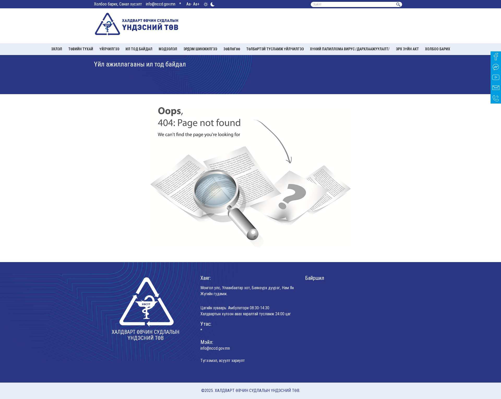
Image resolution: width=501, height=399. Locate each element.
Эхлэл (56, 49)
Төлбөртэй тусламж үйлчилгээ (275, 49)
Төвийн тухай (80, 49)
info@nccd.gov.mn (160, 4)
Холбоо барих (437, 49)
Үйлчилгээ (109, 49)
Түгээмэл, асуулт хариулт (222, 360)
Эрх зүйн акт (407, 49)
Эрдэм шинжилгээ (200, 49)
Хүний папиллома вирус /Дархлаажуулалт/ (350, 49)
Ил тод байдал (139, 49)
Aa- (189, 4)
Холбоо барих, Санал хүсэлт (118, 4)
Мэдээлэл (168, 49)
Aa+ (196, 4)
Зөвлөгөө (231, 49)
